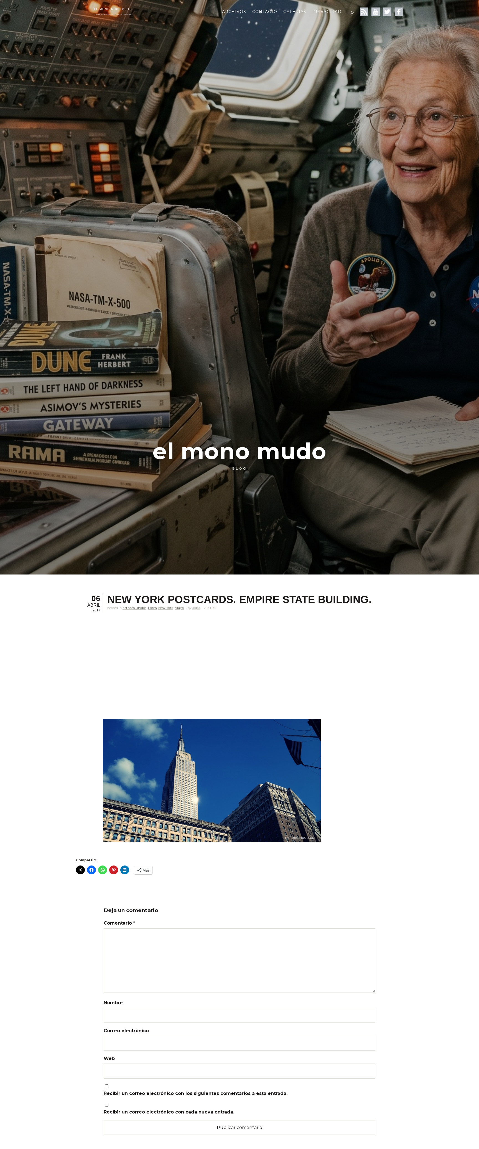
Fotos (152, 608)
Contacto (264, 11)
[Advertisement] (212, 668)
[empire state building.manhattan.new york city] (212, 780)
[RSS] (364, 11)
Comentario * (119, 923)
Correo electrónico (126, 1030)
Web (109, 1058)
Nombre (113, 1002)
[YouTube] (375, 11)
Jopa (196, 608)
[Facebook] (399, 11)
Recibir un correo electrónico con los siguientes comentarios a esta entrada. (195, 1093)
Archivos (234, 11)
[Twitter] (387, 11)
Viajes (179, 608)
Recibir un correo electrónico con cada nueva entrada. (169, 1112)
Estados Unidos (134, 608)
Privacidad (327, 11)
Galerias (294, 11)
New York (165, 608)
